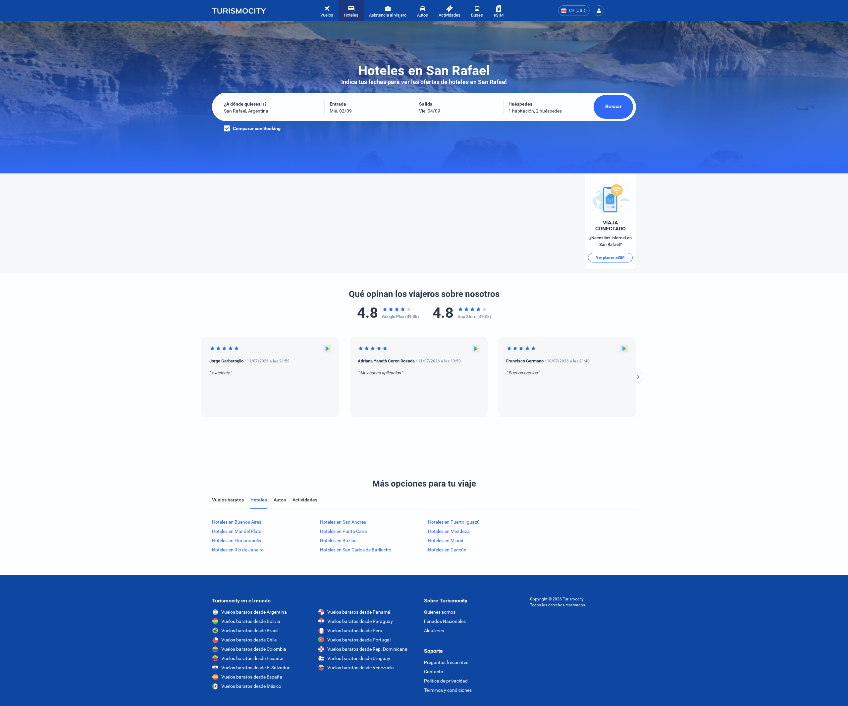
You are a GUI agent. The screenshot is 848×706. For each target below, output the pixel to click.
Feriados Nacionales (445, 621)
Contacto (433, 671)
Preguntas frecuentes (446, 662)
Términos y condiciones (448, 690)
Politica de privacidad (446, 680)
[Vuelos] (239, 10)
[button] (599, 10)
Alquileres (434, 630)
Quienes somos (439, 612)
